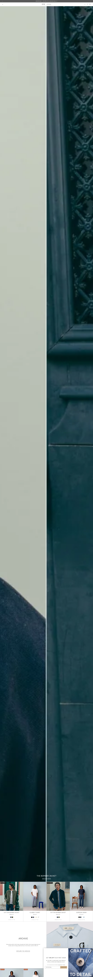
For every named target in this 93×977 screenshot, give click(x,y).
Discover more (46, 878)
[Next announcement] (90, 1)
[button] (2, 4)
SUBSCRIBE (63, 967)
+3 (38, 917)
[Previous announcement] (2, 1)
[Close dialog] (91, 949)
